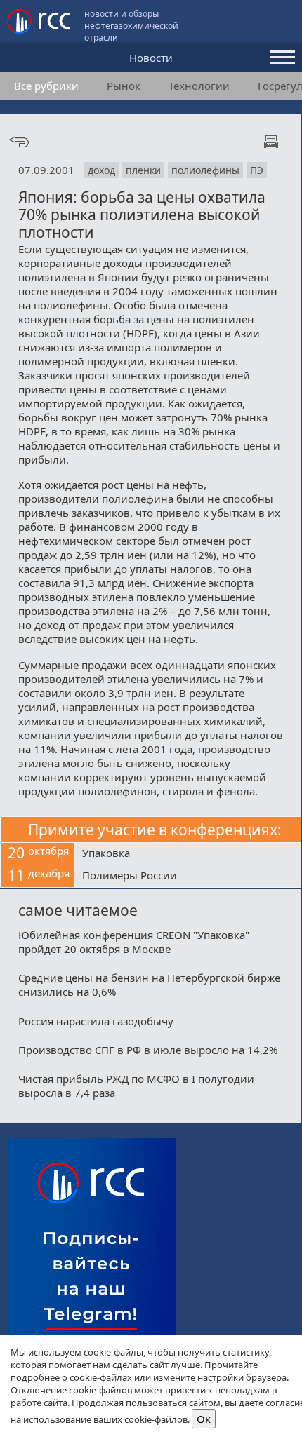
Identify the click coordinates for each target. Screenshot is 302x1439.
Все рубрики (46, 86)
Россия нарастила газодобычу (95, 1021)
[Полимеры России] (188, 876)
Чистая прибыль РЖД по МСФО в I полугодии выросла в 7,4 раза (136, 1086)
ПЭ (256, 170)
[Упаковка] (188, 854)
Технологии (199, 86)
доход (101, 170)
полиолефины (205, 170)
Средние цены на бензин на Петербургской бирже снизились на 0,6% (149, 985)
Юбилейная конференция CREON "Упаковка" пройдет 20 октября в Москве (133, 942)
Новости (151, 57)
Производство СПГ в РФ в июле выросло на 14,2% (147, 1050)
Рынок (123, 86)
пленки (143, 170)
